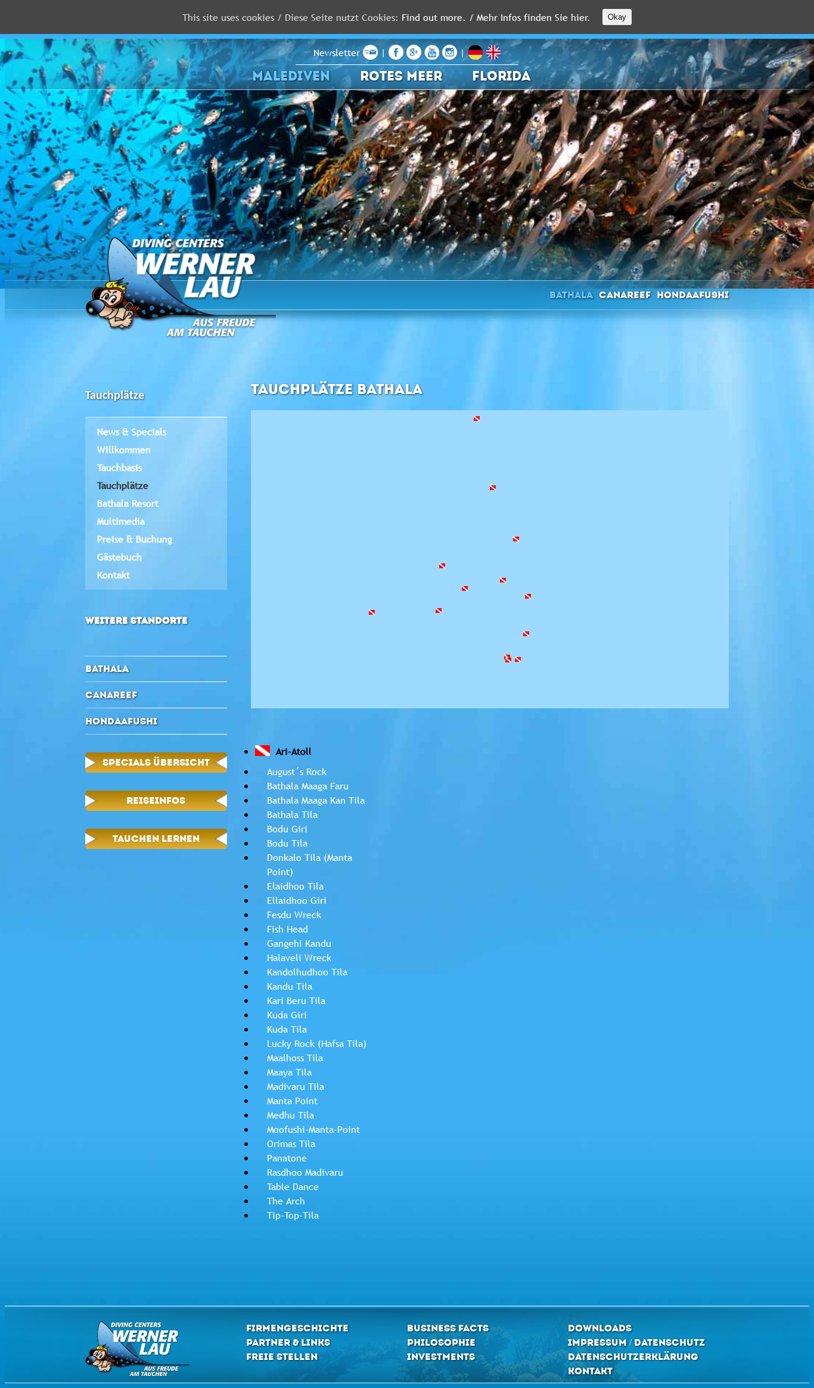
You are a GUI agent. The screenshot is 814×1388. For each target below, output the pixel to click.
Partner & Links (288, 1342)
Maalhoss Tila (295, 1057)
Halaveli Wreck (299, 957)
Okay (617, 17)
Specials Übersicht (156, 762)
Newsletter (338, 52)
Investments (441, 1356)
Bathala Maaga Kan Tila (316, 800)
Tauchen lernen (156, 838)
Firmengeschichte (297, 1328)
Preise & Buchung (134, 539)
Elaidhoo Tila (295, 886)
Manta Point (292, 1100)
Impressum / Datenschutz (636, 1342)
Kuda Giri (287, 1014)
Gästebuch (119, 556)
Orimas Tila (291, 1143)
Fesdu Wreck (294, 914)
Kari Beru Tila (296, 1000)
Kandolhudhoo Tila (307, 971)
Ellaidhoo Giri (297, 900)
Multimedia (121, 521)
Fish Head (287, 928)
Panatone (287, 1157)
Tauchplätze (122, 485)
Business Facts (448, 1328)
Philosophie (441, 1342)
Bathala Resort (128, 503)
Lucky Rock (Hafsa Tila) (316, 1043)
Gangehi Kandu (299, 943)
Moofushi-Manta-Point (313, 1129)
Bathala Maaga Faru (308, 785)
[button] (503, 580)
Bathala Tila (292, 814)
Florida (501, 76)
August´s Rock (297, 771)
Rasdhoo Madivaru (305, 1172)
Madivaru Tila (295, 1086)
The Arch (286, 1200)
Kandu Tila (289, 986)
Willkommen (124, 449)
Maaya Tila (289, 1072)
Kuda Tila (287, 1029)
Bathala (571, 294)
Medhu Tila (290, 1114)
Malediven (291, 76)
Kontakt (113, 574)
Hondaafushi (693, 294)
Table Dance (293, 1186)
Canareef (625, 294)
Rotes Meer (401, 76)
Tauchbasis (119, 467)
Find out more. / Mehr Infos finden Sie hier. (496, 17)
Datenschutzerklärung (633, 1356)
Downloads (600, 1328)
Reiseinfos (155, 800)
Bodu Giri (287, 828)
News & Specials (131, 431)
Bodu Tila (287, 843)
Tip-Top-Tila (293, 1215)
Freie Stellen (282, 1356)
